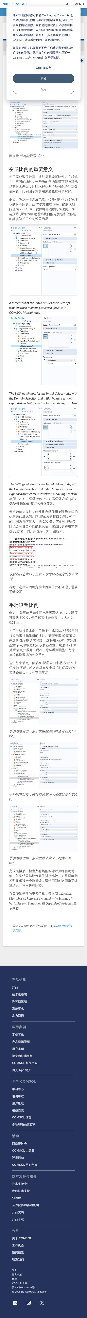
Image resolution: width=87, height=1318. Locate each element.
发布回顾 (18, 1015)
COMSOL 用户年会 (25, 1165)
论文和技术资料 (22, 1056)
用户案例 (18, 1049)
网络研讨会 (19, 1143)
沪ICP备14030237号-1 (24, 1287)
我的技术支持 (21, 1191)
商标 (14, 1278)
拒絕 (43, 89)
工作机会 (18, 1245)
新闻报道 (18, 1252)
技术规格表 (19, 994)
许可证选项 (19, 1001)
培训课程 (18, 1096)
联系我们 (18, 1259)
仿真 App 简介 (21, 1070)
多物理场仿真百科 (24, 1124)
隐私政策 (17, 1274)
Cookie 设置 (19, 1283)
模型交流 (18, 1110)
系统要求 (18, 1008)
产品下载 (18, 1219)
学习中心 (18, 1089)
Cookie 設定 (43, 68)
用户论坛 (18, 1103)
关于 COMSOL (22, 1238)
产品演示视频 (21, 1042)
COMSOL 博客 (22, 1117)
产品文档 (18, 1212)
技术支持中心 (21, 1184)
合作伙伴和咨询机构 (25, 1205)
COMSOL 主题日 (23, 1150)
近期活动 (18, 1157)
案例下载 (18, 1034)
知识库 (16, 1198)
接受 (43, 78)
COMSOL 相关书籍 (25, 1063)
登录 (14, 1269)
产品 (15, 987)
